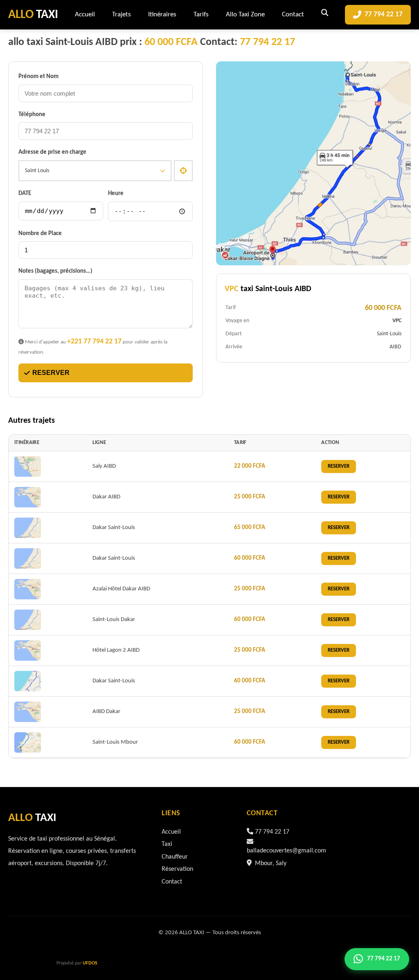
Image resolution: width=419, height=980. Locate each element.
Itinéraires (162, 14)
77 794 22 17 (384, 14)
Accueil (85, 14)
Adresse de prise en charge (52, 152)
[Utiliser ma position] (183, 171)
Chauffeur (175, 857)
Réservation (177, 869)
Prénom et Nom (38, 77)
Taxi (167, 844)
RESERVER (51, 372)
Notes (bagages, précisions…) (55, 271)
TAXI (33, 15)
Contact (293, 14)
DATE (24, 194)
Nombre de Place (40, 234)
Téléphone (31, 115)
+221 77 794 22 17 (94, 341)
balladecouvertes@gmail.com (286, 851)
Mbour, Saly (269, 863)
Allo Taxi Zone (245, 14)
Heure (116, 194)
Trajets (121, 14)
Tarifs (201, 14)
